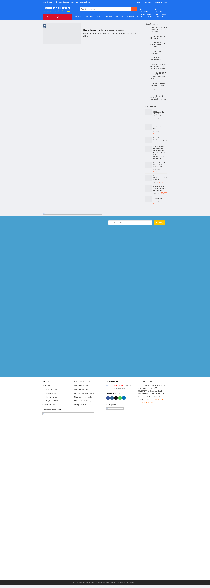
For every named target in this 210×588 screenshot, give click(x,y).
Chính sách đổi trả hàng (82, 401)
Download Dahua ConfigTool (156, 52)
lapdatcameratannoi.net (107, 582)
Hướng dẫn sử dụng (81, 405)
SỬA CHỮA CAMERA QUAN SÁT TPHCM (157, 84)
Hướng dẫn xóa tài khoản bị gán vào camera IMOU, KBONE (158, 98)
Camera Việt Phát (48, 404)
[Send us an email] (116, 398)
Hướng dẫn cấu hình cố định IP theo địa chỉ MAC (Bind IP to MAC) (158, 66)
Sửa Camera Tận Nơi (157, 90)
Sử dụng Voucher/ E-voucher (84, 393)
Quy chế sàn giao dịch (50, 397)
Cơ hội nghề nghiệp (49, 393)
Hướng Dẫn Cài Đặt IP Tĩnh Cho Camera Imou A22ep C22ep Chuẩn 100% (158, 75)
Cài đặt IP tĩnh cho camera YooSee (156, 59)
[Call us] (120, 398)
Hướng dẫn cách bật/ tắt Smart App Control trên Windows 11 (158, 29)
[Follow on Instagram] (112, 398)
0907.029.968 (119, 385)
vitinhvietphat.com (91, 582)
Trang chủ (78, 17)
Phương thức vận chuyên (83, 397)
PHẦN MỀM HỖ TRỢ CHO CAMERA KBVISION (157, 44)
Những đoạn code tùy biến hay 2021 (157, 37)
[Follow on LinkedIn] (124, 398)
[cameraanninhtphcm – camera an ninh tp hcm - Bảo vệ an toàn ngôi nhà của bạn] (60, 9)
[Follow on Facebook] (108, 398)
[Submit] (133, 9)
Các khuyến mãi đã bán (50, 401)
